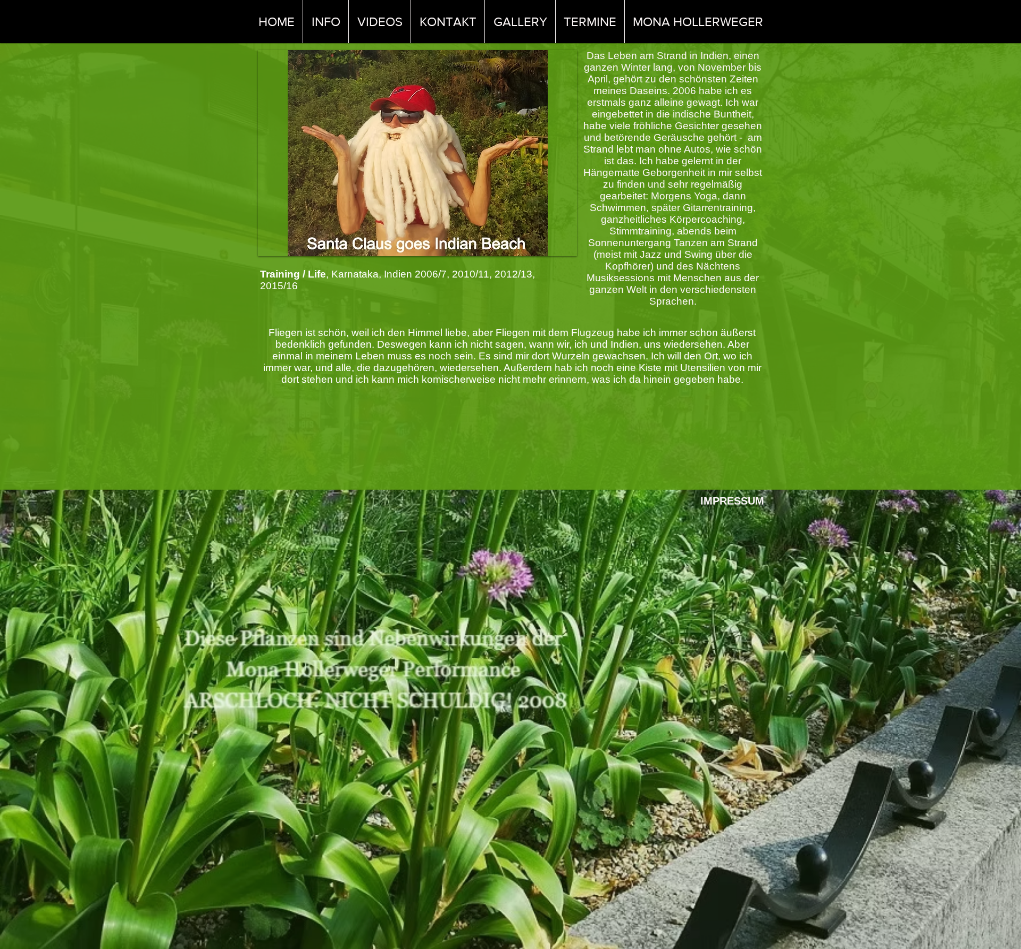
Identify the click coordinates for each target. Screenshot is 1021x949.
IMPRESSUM (732, 501)
